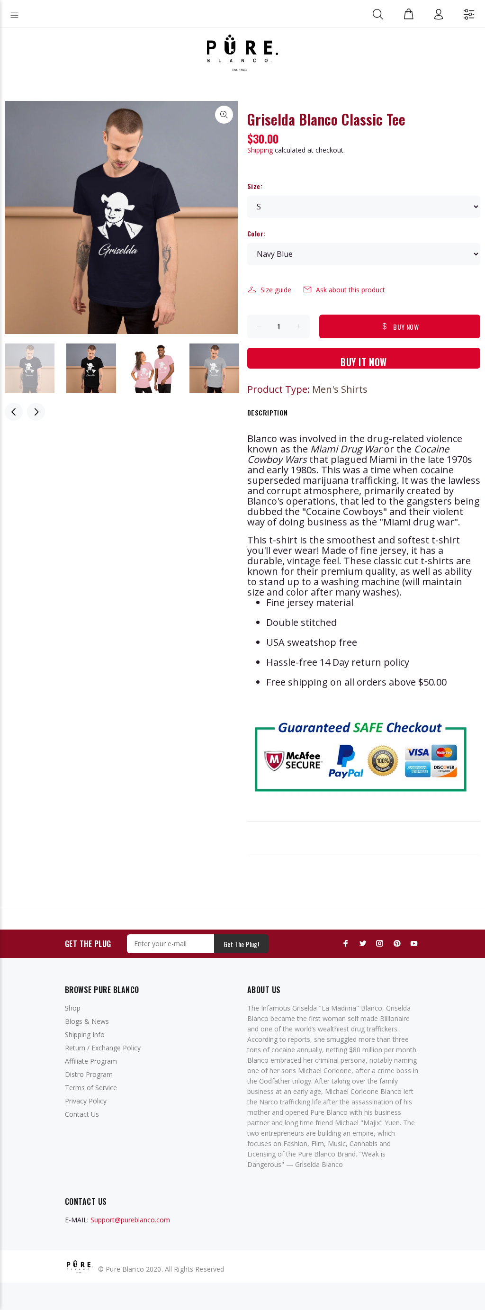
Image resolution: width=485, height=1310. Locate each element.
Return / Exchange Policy (103, 1047)
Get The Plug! (241, 944)
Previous (14, 412)
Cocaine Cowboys (344, 511)
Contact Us (82, 1114)
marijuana (326, 480)
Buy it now (364, 362)
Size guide (275, 289)
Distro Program (89, 1074)
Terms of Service (91, 1087)
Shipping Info (85, 1034)
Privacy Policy (86, 1100)
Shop (73, 1007)
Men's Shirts (340, 389)
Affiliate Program (91, 1061)
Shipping (260, 149)
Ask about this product (350, 289)
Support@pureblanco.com (130, 1219)
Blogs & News (87, 1021)
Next (36, 412)
